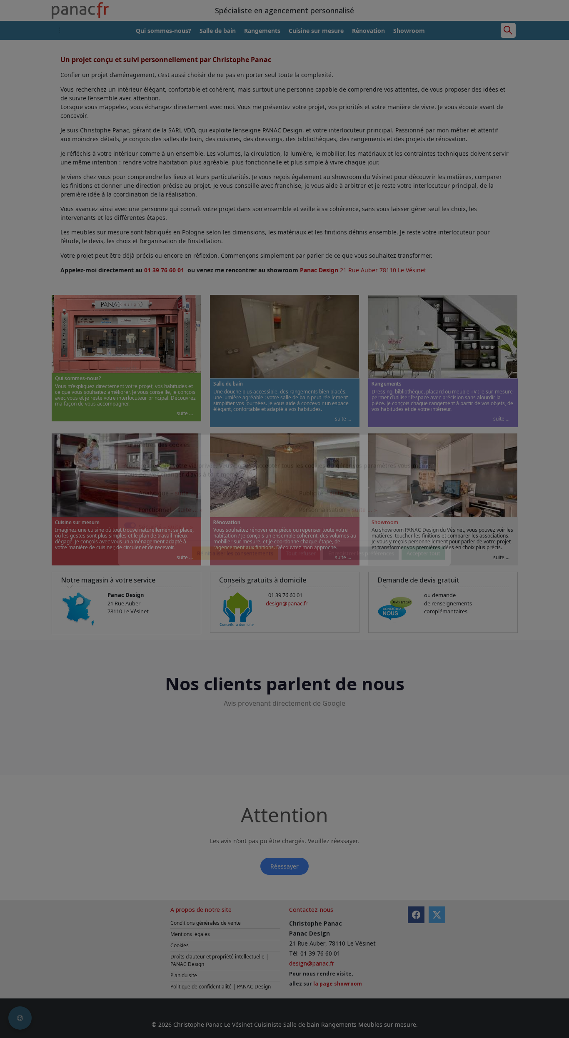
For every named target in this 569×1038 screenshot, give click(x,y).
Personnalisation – (338, 529)
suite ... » (187, 512)
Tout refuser (301, 572)
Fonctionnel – (170, 529)
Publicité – (326, 512)
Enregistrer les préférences (361, 572)
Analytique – (169, 512)
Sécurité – (166, 546)
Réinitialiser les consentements (235, 572)
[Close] (442, 463)
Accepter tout (423, 572)
